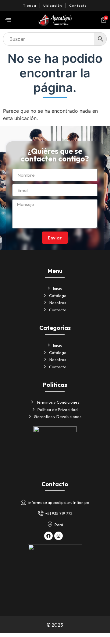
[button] (8, 20)
